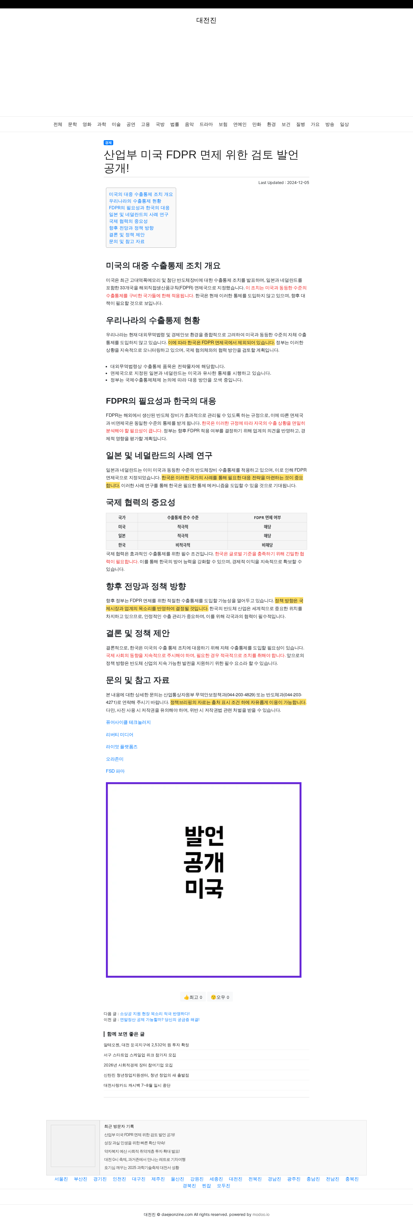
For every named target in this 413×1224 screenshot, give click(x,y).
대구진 (139, 1179)
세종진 (216, 1179)
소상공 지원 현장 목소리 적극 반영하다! (155, 1013)
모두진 (223, 1185)
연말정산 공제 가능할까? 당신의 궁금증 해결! (159, 1019)
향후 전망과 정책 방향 (131, 228)
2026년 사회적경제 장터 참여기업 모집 (138, 1065)
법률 (174, 124)
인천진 (119, 1179)
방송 (329, 124)
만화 (256, 124)
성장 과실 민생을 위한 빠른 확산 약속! (134, 1142)
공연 (130, 124)
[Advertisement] (206, 74)
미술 (116, 124)
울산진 (177, 1179)
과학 (101, 124)
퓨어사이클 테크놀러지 (128, 722)
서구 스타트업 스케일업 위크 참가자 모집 (140, 1054)
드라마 (206, 124)
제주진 (158, 1179)
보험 (223, 124)
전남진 (332, 1179)
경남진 (274, 1179)
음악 (189, 124)
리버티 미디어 (119, 734)
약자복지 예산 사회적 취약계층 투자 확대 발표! (142, 1151)
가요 (315, 124)
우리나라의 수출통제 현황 (135, 201)
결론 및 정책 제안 (127, 234)
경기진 (100, 1179)
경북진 (189, 1185)
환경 (271, 124)
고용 (145, 124)
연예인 (240, 124)
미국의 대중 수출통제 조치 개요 (141, 194)
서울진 (61, 1179)
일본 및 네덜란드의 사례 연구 (139, 214)
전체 (57, 124)
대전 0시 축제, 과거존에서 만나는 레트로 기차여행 (144, 1159)
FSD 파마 (115, 771)
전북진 (255, 1179)
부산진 (80, 1179)
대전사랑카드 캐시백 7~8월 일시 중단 (137, 1085)
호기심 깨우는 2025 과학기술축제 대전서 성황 (141, 1167)
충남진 (313, 1179)
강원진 (197, 1179)
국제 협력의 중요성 (128, 221)
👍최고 (193, 997)
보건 (286, 124)
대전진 (235, 1179)
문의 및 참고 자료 (127, 241)
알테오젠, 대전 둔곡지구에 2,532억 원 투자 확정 (146, 1044)
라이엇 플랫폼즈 (122, 746)
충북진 (352, 1179)
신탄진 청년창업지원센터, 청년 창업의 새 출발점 (146, 1075)
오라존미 (114, 759)
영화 (87, 124)
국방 (160, 124)
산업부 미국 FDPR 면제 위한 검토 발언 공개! (139, 1134)
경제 (108, 142)
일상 (344, 124)
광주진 (294, 1179)
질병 (300, 124)
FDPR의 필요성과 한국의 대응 (139, 207)
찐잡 (206, 1185)
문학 (72, 124)
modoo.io (261, 1214)
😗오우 (220, 997)
